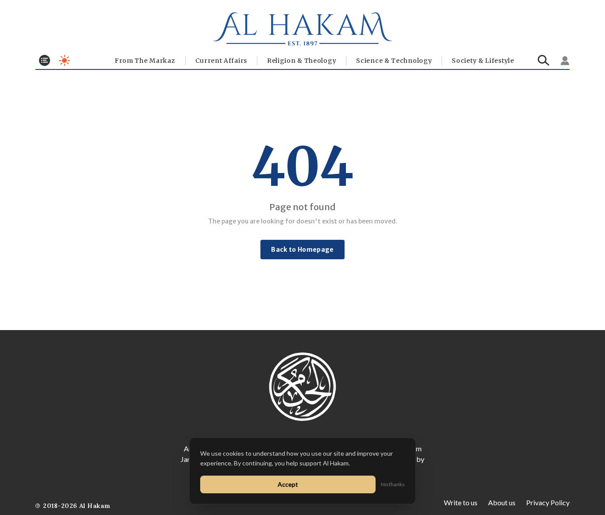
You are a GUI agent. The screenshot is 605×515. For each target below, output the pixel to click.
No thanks (393, 484)
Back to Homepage (302, 250)
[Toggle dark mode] (64, 60)
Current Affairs (221, 61)
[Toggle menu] (44, 60)
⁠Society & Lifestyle (483, 61)
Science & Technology (394, 61)
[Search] (544, 60)
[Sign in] (565, 60)
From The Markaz (145, 61)
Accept (288, 484)
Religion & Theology (301, 61)
